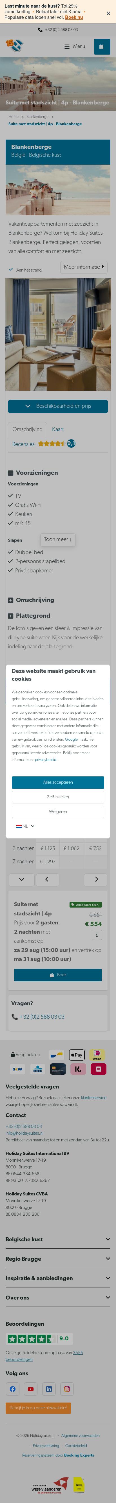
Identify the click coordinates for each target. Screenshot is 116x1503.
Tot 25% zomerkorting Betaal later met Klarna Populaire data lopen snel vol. (45, 11)
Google (71, 740)
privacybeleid (45, 760)
